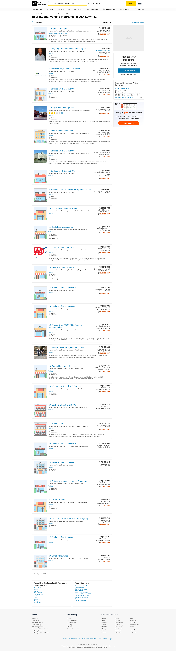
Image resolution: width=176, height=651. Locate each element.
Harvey (36, 601)
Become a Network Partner (40, 629)
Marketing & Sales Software (40, 633)
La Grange (37, 596)
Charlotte (104, 627)
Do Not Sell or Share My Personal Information (83, 639)
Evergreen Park (38, 594)
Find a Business (72, 620)
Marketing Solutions (38, 631)
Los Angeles (119, 629)
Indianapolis (119, 622)
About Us (35, 618)
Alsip (35, 597)
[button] (139, 3)
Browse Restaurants (73, 629)
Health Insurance (80, 599)
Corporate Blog (36, 625)
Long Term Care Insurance (83, 558)
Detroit (117, 618)
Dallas (103, 631)
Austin (103, 620)
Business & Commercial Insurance (85, 211)
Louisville (118, 631)
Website (50, 33)
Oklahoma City (134, 625)
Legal (110, 639)
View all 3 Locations (104, 50)
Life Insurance (82, 229)
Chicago (103, 629)
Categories (70, 627)
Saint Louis (133, 633)
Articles (69, 618)
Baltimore (104, 622)
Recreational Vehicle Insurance (57, 31)
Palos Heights (38, 592)
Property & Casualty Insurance (87, 270)
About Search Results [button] (138, 22)
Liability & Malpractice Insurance (85, 133)
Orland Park (37, 588)
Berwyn (36, 589)
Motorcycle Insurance (74, 110)
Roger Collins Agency (122, 88)
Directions (57, 33)
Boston (103, 625)
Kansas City (119, 625)
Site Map (69, 625)
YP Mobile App (71, 622)
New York (132, 622)
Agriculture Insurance (81, 407)
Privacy (64, 639)
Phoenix (132, 631)
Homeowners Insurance (85, 31)
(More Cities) (114, 615)
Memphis (118, 633)
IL (38, 14)
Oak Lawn (44, 14)
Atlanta (103, 618)
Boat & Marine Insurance (82, 595)
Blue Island (37, 602)
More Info (64, 33)
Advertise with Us (37, 622)
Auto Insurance (72, 31)
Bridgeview (37, 599)
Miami (131, 618)
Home (34, 14)
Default (106, 22)
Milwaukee (133, 620)
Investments (78, 389)
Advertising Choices (38, 627)
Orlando (132, 627)
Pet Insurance (79, 330)
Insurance (53, 14)
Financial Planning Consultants (84, 426)
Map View (39, 22)
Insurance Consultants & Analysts (85, 250)
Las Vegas (119, 627)
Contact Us (35, 620)
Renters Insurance (80, 600)
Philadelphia (133, 629)
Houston (118, 620)
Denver (103, 633)
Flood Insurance (80, 51)
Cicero (36, 591)
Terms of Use (102, 639)
